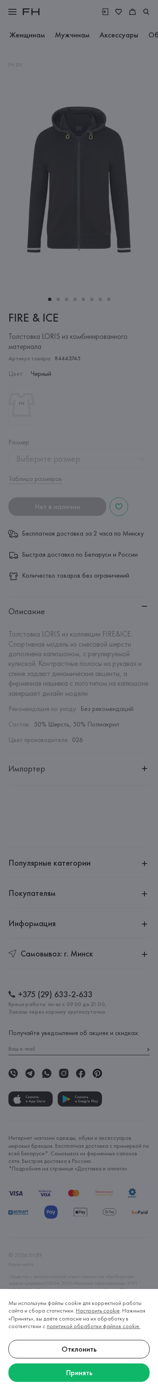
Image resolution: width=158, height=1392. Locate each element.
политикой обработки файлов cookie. (93, 1326)
